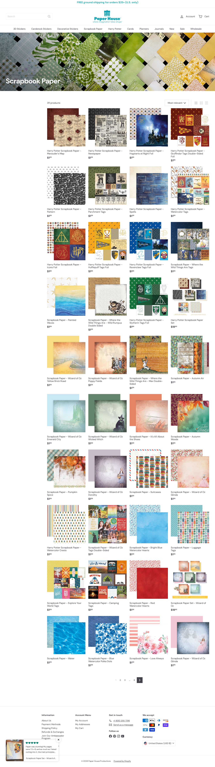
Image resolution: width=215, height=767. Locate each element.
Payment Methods (51, 724)
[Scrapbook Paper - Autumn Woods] (190, 421)
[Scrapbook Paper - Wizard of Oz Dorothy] (107, 477)
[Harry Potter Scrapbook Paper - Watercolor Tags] (190, 193)
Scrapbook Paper (93, 28)
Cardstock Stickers (41, 28)
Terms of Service (50, 746)
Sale (182, 28)
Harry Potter (114, 28)
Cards (130, 28)
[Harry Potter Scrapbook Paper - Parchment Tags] (107, 193)
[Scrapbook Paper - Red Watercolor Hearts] (149, 587)
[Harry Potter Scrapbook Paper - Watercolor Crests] (66, 532)
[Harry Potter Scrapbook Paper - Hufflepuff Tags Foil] (107, 249)
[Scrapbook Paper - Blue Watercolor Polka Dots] (107, 643)
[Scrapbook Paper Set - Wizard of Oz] (190, 587)
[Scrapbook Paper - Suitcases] (149, 475)
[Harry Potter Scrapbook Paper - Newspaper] (107, 135)
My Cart (79, 728)
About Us (46, 720)
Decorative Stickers (67, 28)
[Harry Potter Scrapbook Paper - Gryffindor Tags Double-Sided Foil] (190, 136)
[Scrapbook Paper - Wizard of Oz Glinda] (190, 477)
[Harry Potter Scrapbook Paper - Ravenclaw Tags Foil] (149, 249)
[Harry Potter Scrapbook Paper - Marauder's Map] (66, 135)
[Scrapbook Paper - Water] (66, 641)
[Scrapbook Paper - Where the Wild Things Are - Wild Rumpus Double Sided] (107, 305)
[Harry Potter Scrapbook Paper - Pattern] (66, 193)
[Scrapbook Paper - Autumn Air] (190, 361)
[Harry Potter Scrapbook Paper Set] (190, 304)
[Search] (49, 16)
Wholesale (196, 28)
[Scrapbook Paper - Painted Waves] (66, 304)
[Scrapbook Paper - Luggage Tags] (190, 532)
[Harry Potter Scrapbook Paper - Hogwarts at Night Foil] (149, 135)
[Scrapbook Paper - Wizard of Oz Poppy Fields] (107, 363)
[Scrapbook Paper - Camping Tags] (107, 587)
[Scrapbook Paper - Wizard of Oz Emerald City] (66, 421)
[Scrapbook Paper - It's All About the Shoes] (149, 421)
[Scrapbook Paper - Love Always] (149, 641)
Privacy (45, 742)
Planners (144, 28)
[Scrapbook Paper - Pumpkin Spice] (66, 477)
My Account (81, 720)
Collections (19, 75)
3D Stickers (19, 28)
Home (8, 75)
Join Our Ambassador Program (53, 737)
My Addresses (82, 724)
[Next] (140, 680)
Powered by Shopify (122, 761)
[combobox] (29, 16)
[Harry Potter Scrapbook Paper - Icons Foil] (66, 249)
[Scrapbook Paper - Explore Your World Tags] (66, 587)
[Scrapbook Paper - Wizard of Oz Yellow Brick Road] (66, 363)
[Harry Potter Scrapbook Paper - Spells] (149, 193)
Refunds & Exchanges (53, 731)
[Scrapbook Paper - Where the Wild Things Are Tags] (190, 249)
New (172, 28)
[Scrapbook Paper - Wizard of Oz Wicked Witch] (107, 421)
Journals (159, 28)
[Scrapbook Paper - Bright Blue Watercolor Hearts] (149, 532)
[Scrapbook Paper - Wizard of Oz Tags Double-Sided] (107, 532)
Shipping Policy (49, 728)
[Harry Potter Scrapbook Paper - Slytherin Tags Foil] (149, 304)
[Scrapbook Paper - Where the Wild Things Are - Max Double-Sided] (149, 364)
